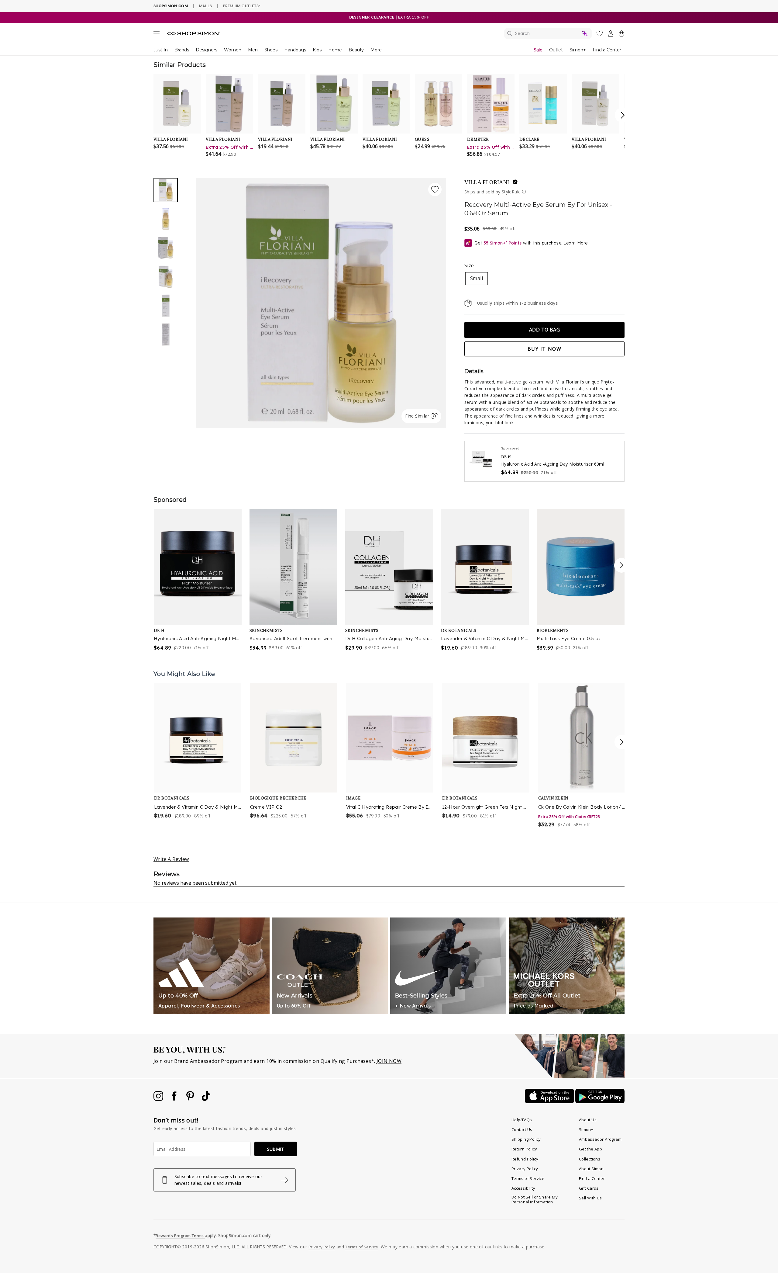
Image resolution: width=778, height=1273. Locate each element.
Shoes (270, 50)
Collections (589, 1159)
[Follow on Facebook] (174, 1099)
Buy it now (545, 348)
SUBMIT (275, 1149)
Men (253, 50)
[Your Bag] (621, 34)
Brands (181, 50)
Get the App (590, 1149)
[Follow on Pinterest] (190, 1099)
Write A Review (171, 859)
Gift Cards (589, 1188)
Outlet (556, 50)
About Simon (591, 1168)
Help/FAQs (521, 1119)
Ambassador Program (600, 1139)
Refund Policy (524, 1159)
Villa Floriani (486, 182)
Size (469, 265)
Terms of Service (527, 1178)
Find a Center (607, 50)
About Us (588, 1119)
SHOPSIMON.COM (170, 6)
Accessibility (523, 1188)
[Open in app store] (550, 1101)
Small (476, 278)
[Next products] (621, 742)
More (376, 50)
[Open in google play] (600, 1101)
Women (232, 50)
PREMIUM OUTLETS (241, 6)
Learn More (575, 243)
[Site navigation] (156, 34)
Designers (206, 50)
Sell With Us (590, 1198)
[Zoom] (321, 300)
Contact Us (521, 1129)
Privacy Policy (524, 1168)
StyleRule (511, 192)
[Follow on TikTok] (206, 1099)
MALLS (205, 6)
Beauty (356, 50)
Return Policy (524, 1149)
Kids (317, 50)
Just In (160, 50)
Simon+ (578, 50)
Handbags (295, 50)
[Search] (548, 33)
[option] (321, 303)
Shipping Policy (526, 1139)
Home (335, 50)
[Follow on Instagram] (158, 1099)
